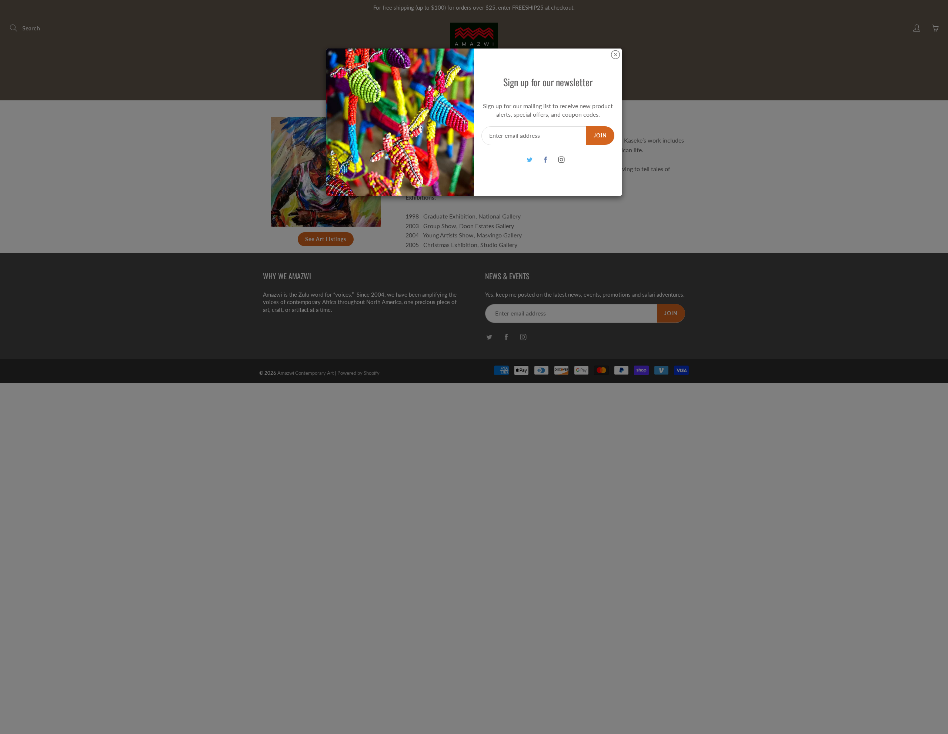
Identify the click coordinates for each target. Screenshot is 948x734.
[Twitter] (529, 159)
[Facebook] (545, 159)
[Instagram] (561, 159)
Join (600, 135)
